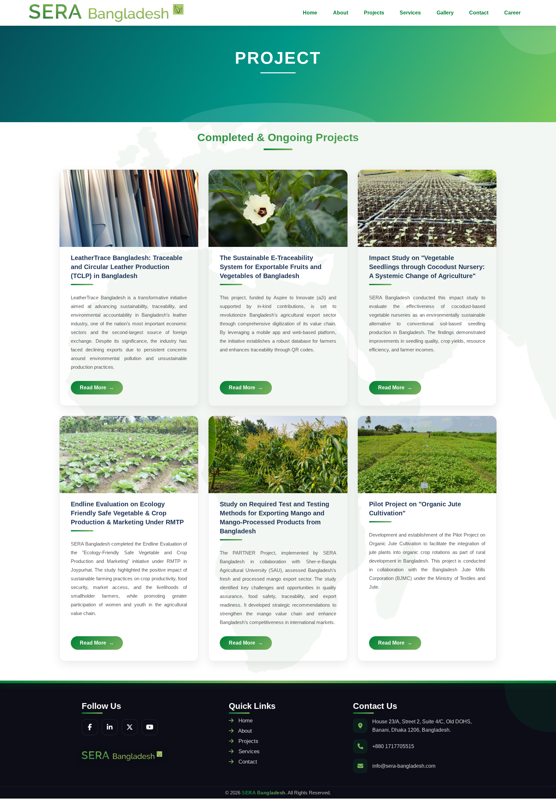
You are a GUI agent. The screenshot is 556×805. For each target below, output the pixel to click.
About (340, 12)
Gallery (445, 12)
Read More (93, 387)
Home (310, 12)
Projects (374, 12)
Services (410, 12)
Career (512, 12)
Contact (478, 12)
